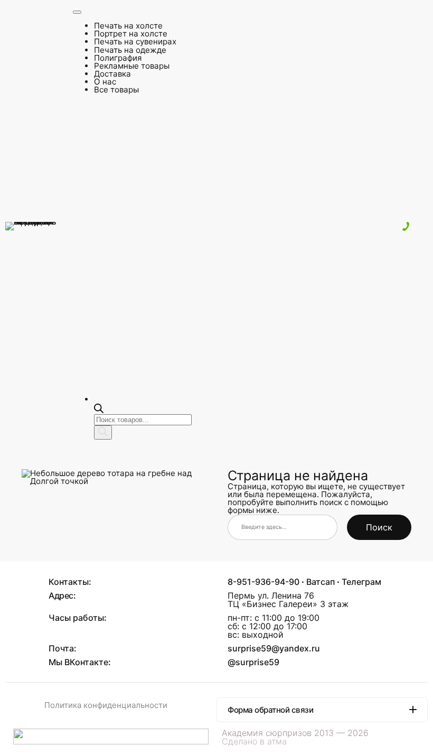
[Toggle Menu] (77, 12)
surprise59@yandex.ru (274, 648)
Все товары (116, 90)
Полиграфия (118, 58)
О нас (105, 82)
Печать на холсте (128, 26)
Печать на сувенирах (135, 41)
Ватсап (320, 581)
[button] (322, 709)
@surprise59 (253, 662)
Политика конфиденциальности (105, 705)
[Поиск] (103, 432)
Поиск (379, 527)
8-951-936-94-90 (263, 581)
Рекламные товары (132, 66)
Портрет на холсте (130, 34)
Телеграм (361, 581)
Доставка (112, 74)
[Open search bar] (98, 410)
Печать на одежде (130, 50)
